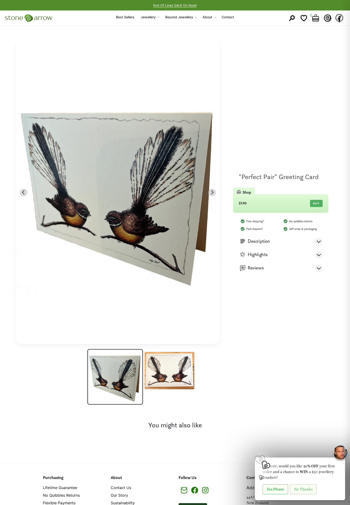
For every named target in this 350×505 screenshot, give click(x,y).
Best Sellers (125, 17)
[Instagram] (205, 489)
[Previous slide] (23, 192)
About (207, 17)
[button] (115, 377)
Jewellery (148, 17)
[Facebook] (194, 489)
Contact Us (121, 487)
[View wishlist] (304, 18)
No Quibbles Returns (61, 495)
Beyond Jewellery (179, 17)
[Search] (292, 18)
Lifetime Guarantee (60, 487)
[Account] (339, 18)
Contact (228, 17)
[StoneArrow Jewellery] (28, 18)
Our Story (119, 495)
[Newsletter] (184, 489)
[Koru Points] (327, 18)
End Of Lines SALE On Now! (175, 5)
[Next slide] (212, 192)
